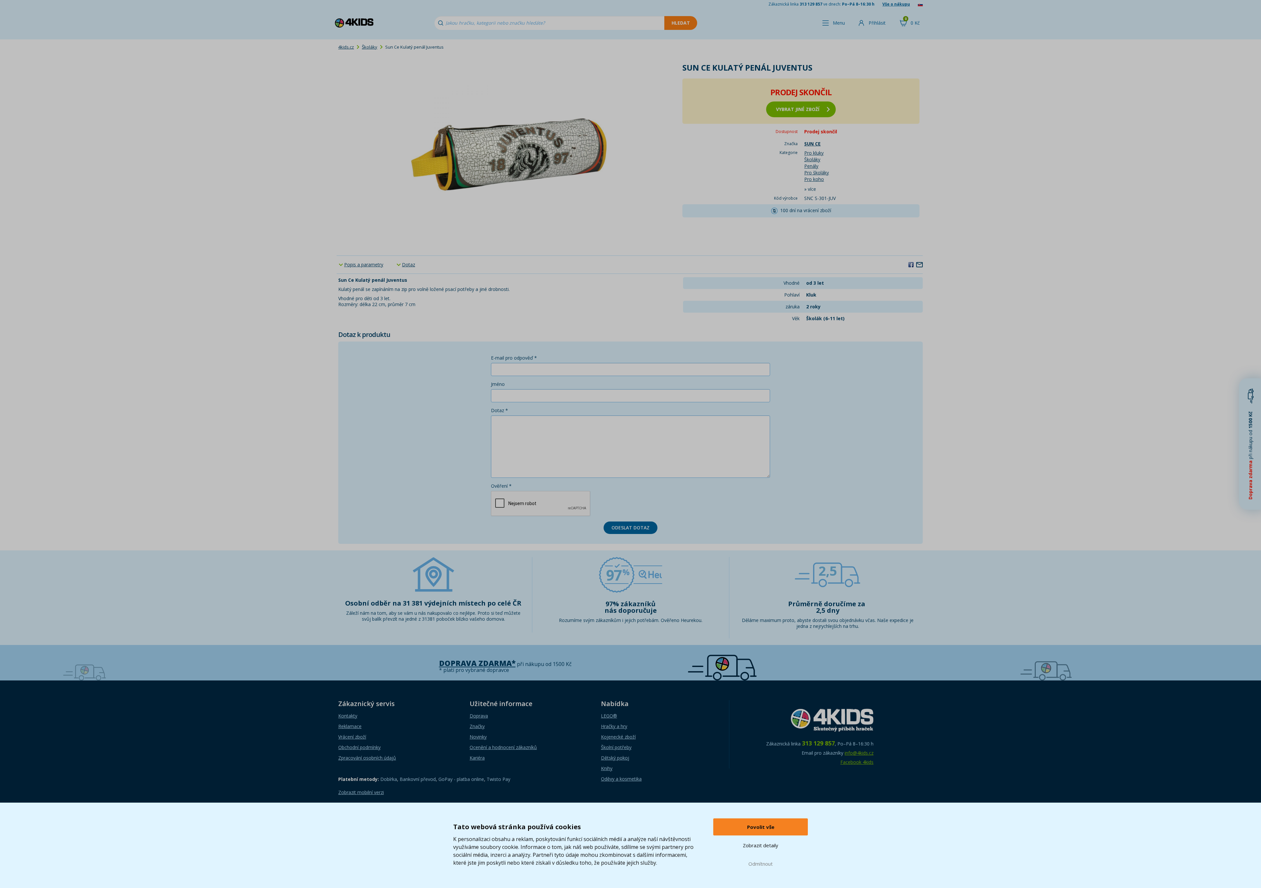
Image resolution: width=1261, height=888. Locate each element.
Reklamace (350, 726)
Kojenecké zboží (618, 737)
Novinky (478, 737)
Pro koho (814, 179)
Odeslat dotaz (630, 527)
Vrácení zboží (352, 737)
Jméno (498, 384)
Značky (477, 726)
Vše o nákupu (896, 4)
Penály (811, 166)
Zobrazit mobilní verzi (361, 792)
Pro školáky (816, 172)
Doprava (479, 716)
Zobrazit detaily (760, 845)
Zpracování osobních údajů (367, 758)
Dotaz (408, 264)
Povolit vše (760, 827)
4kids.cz (346, 47)
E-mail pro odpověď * (514, 358)
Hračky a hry (614, 726)
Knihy (606, 768)
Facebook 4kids (857, 762)
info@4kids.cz (859, 753)
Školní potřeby (616, 747)
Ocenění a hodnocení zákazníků (503, 747)
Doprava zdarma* (477, 663)
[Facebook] (911, 264)
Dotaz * (499, 410)
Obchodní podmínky (359, 747)
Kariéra (477, 758)
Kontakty (347, 716)
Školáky (369, 47)
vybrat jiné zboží (797, 109)
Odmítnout (760, 863)
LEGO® (609, 716)
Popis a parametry (363, 264)
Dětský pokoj (615, 758)
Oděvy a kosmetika (621, 779)
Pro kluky (814, 153)
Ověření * (501, 486)
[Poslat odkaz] (919, 264)
